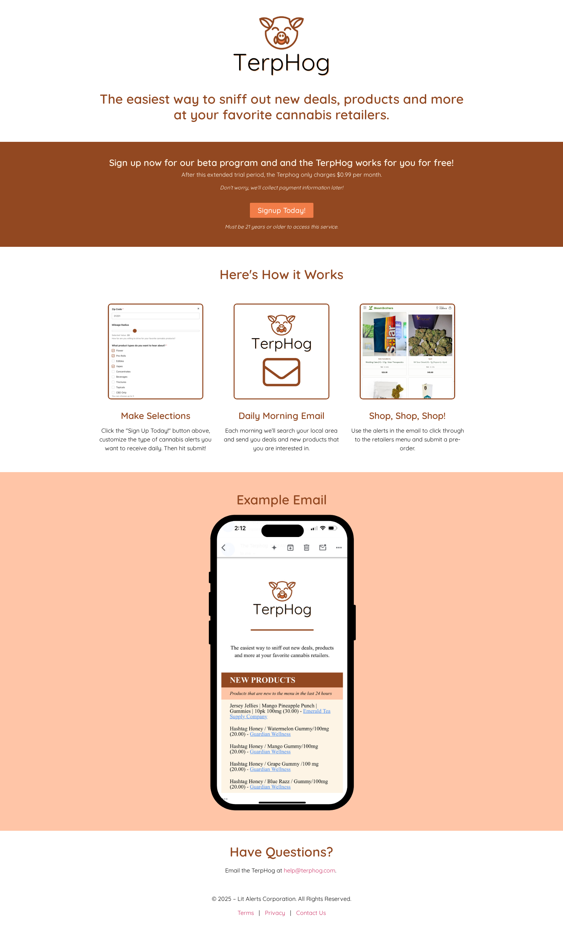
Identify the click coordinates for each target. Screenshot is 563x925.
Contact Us (311, 913)
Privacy (275, 913)
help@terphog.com (309, 870)
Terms (246, 913)
